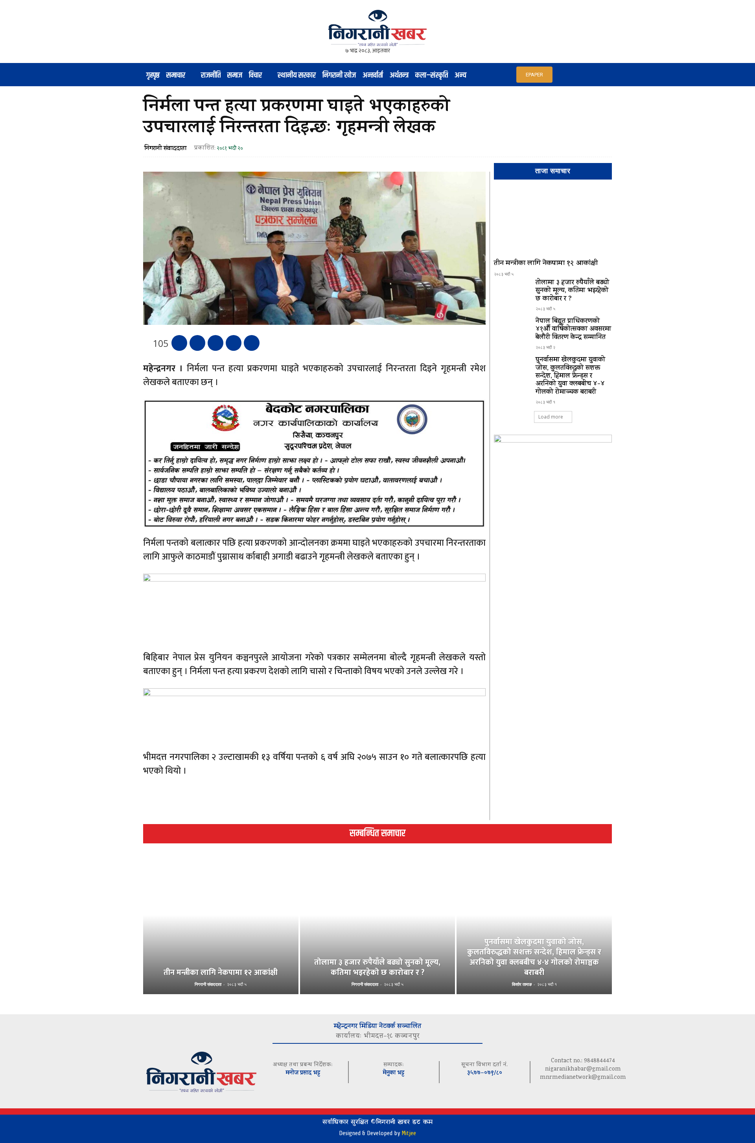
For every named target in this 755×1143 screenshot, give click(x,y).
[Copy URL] (252, 343)
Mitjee (408, 1133)
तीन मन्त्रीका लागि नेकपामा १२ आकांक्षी (546, 264)
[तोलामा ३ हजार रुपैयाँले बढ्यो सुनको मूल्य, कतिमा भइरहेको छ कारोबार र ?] (511, 293)
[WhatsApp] (233, 343)
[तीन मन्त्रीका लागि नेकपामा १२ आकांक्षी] (553, 223)
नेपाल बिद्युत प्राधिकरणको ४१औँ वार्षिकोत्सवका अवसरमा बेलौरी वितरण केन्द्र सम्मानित (573, 329)
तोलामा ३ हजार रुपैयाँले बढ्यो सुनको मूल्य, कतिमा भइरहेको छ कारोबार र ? (572, 291)
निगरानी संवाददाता (165, 149)
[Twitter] (197, 343)
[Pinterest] (215, 343)
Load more (550, 416)
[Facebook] (179, 343)
